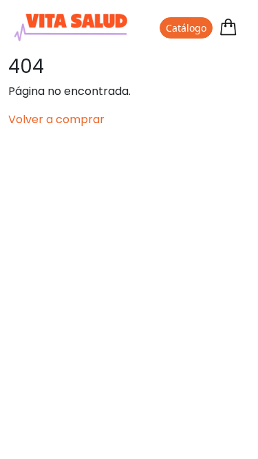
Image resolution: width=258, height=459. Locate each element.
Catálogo (186, 27)
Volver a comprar (56, 119)
